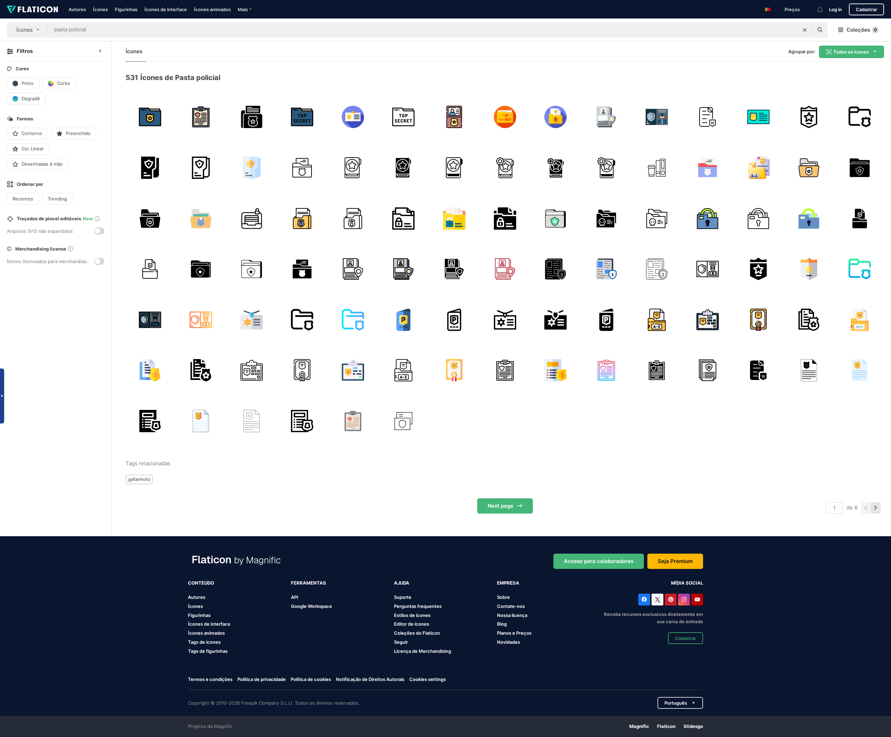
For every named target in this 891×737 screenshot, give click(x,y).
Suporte (402, 597)
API (294, 597)
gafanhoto (139, 479)
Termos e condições (210, 679)
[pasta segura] (555, 269)
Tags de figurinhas (208, 651)
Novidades (508, 642)
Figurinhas (126, 9)
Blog (502, 624)
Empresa (508, 583)
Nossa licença (512, 615)
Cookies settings (427, 679)
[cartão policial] (403, 421)
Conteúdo (201, 583)
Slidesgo (693, 726)
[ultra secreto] (505, 117)
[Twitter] (657, 599)
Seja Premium (675, 561)
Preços (792, 9)
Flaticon (666, 726)
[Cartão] (758, 117)
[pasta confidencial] (251, 218)
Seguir (401, 642)
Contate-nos (511, 606)
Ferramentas (308, 583)
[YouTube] (697, 599)
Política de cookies (311, 679)
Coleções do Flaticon (417, 633)
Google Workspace (311, 606)
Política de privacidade (261, 679)
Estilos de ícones (412, 615)
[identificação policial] (454, 117)
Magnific (639, 726)
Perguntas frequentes (418, 606)
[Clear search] (804, 30)
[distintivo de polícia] (657, 319)
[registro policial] (809, 168)
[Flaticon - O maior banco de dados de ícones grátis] (32, 9)
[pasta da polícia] (302, 218)
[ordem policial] (201, 117)
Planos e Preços (514, 633)
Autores (77, 9)
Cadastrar (866, 9)
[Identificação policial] (809, 117)
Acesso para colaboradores (598, 561)
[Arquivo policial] (859, 117)
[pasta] (403, 218)
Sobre (503, 597)
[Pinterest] (671, 599)
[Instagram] (684, 599)
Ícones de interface (165, 9)
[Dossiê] (251, 117)
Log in (835, 9)
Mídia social (687, 583)
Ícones (100, 9)
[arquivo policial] (150, 117)
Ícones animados (212, 9)
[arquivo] (809, 319)
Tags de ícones (204, 642)
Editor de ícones (411, 624)
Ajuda (401, 583)
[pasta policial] (302, 117)
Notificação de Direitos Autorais (370, 679)
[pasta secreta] (708, 218)
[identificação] (353, 117)
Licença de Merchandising (422, 651)
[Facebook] (644, 599)
